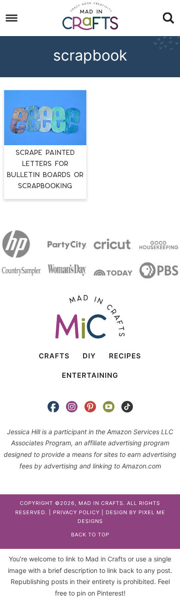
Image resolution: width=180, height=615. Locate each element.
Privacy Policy (76, 512)
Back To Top (90, 534)
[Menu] (12, 18)
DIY (89, 355)
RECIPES (125, 355)
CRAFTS (54, 355)
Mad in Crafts (90, 16)
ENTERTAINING (90, 375)
